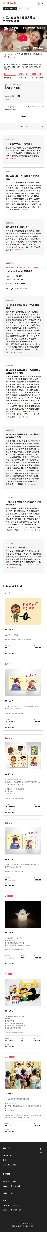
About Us (7, 1155)
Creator (12, 57)
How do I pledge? (11, 1205)
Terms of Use (9, 1181)
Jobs (5, 1160)
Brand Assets (9, 1165)
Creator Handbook (12, 1210)
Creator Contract (11, 1186)
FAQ (5, 1200)
